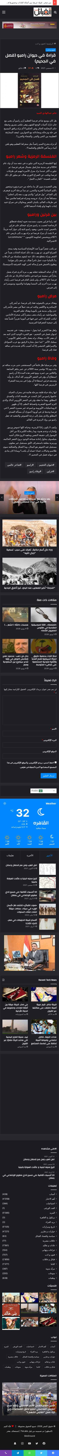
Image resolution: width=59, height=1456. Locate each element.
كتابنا (53, 1264)
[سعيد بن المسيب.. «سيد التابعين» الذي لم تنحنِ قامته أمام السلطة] (11, 1323)
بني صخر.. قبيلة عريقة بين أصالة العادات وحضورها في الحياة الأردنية (15, 1008)
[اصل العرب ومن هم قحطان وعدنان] (47, 869)
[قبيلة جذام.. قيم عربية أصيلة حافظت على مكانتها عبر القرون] (44, 994)
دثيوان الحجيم (46, 464)
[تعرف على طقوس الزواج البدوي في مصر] (29, 1322)
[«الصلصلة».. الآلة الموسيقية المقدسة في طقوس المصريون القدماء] (44, 614)
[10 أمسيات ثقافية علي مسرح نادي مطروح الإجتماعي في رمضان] (47, 896)
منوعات (51, 1273)
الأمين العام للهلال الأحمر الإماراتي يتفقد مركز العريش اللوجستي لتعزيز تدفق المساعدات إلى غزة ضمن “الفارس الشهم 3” (31, 1409)
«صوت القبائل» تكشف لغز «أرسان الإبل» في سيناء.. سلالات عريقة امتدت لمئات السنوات (22, 908)
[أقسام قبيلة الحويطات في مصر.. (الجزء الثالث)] (47, 924)
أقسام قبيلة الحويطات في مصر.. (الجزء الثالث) (22, 921)
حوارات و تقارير (48, 1231)
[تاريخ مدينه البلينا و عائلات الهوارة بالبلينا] (47, 882)
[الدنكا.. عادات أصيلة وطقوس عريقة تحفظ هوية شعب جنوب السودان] (11, 1297)
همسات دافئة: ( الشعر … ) (16, 625)
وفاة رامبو (34, 471)
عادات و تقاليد (49, 1245)
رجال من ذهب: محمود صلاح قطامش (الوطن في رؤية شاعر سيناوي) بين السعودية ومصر (15, 660)
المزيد (52, 1213)
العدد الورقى (49, 1208)
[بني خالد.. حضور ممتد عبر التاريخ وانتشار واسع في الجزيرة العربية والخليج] (11, 1310)
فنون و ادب (40, 43)
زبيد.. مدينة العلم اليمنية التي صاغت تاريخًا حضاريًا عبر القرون (16, 1040)
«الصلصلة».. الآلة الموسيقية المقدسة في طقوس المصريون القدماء (44, 628)
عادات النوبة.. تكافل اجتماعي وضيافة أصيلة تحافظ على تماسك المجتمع (44, 1040)
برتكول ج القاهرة (47, 1217)
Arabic (35, 790)
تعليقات (10, 855)
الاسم (53, 729)
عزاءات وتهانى (48, 1250)
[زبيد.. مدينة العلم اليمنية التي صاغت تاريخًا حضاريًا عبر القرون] (15, 1027)
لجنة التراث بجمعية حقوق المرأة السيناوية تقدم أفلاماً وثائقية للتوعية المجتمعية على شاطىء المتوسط (44, 660)
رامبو (29, 464)
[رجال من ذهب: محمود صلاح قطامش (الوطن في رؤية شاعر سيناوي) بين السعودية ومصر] (15, 646)
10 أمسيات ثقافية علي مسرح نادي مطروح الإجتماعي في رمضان (21, 893)
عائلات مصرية (49, 1241)
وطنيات (51, 1278)
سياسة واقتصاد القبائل (45, 1236)
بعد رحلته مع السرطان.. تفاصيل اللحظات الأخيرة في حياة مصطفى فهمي (29, 500)
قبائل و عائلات (49, 1259)
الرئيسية (50, 43)
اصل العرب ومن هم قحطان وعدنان (21, 865)
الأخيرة (30, 855)
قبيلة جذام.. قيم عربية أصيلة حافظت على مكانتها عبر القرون (44, 1008)
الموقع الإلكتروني (50, 751)
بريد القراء (50, 1222)
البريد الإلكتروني (49, 740)
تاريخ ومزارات (48, 1227)
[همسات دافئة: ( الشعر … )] (15, 614)
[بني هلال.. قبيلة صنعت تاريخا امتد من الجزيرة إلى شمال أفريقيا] (48, 1297)
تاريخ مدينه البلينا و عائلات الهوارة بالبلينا (22, 880)
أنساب (52, 1194)
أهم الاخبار (50, 1199)
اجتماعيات (50, 1203)
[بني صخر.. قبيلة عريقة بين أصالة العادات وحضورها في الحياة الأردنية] (15, 994)
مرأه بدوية (50, 1268)
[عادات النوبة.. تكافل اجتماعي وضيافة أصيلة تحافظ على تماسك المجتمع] (44, 1027)
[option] (29, 497)
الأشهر (49, 855)
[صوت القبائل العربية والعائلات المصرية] (42, 12)
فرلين (50, 471)
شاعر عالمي (13, 464)
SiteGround (29, 1436)
